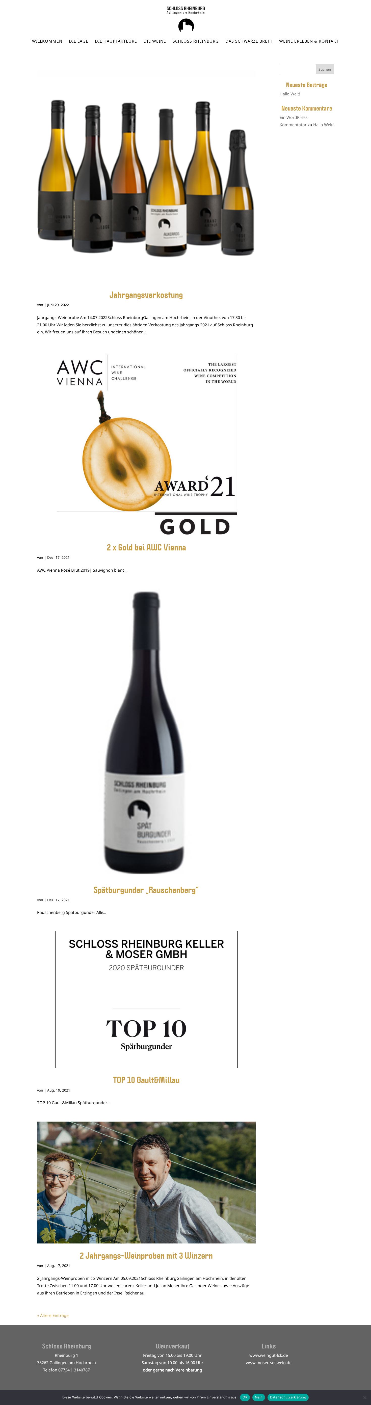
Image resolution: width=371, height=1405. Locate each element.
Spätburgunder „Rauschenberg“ (146, 889)
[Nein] (364, 1397)
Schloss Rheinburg (196, 41)
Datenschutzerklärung (288, 1397)
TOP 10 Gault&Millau (146, 1079)
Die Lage (78, 41)
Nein (258, 1397)
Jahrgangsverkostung (146, 294)
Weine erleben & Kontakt (309, 41)
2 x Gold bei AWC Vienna (146, 547)
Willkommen (47, 41)
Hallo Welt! (290, 94)
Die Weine (155, 41)
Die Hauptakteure (116, 41)
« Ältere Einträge (53, 1315)
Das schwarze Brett (249, 41)
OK (245, 1397)
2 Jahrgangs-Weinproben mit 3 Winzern (146, 1255)
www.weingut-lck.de (268, 1355)
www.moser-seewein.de (269, 1362)
